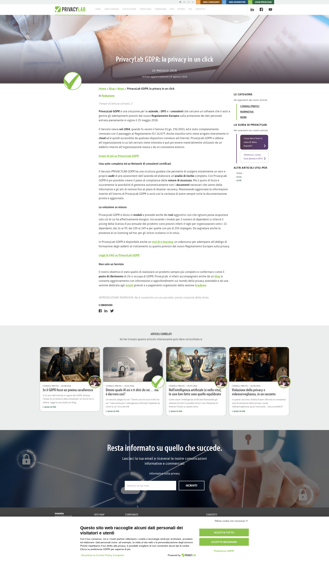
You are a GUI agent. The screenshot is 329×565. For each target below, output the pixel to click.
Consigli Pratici (249, 106)
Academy (200, 285)
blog (217, 276)
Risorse (181, 9)
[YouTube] (270, 9)
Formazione (160, 9)
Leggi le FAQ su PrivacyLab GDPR (119, 255)
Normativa (247, 112)
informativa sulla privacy (164, 473)
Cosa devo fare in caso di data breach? (253, 142)
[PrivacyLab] (188, 555)
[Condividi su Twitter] (112, 310)
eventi (129, 285)
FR (189, 2)
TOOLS (239, 173)
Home (98, 9)
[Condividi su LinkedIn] (105, 310)
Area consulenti (211, 2)
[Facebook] (261, 9)
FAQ (190, 9)
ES (193, 2)
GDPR (239, 180)
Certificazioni (129, 9)
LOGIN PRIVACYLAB (263, 2)
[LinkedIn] (252, 9)
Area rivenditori (237, 2)
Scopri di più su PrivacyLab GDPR (119, 156)
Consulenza (145, 9)
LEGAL (239, 177)
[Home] (70, 9)
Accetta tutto (224, 532)
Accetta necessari (224, 542)
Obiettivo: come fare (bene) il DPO (253, 156)
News (120, 88)
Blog (172, 9)
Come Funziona (111, 9)
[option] (70, 379)
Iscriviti (191, 485)
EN (184, 2)
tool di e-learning (162, 242)
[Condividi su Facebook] (100, 310)
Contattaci (200, 9)
